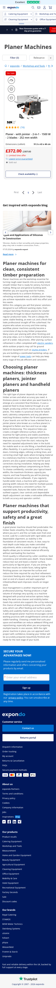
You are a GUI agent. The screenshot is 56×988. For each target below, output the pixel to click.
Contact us (28, 728)
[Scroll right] (53, 30)
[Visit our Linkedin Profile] (14, 822)
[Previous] (23, 192)
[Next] (33, 192)
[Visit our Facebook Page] (9, 822)
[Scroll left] (2, 30)
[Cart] (50, 7)
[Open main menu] (4, 7)
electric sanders (45, 343)
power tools (25, 356)
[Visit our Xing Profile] (19, 822)
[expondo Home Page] (6, 66)
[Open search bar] (33, 7)
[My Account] (44, 7)
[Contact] (39, 7)
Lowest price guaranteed (21, 158)
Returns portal (28, 737)
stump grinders (39, 349)
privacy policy (15, 697)
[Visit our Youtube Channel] (4, 822)
